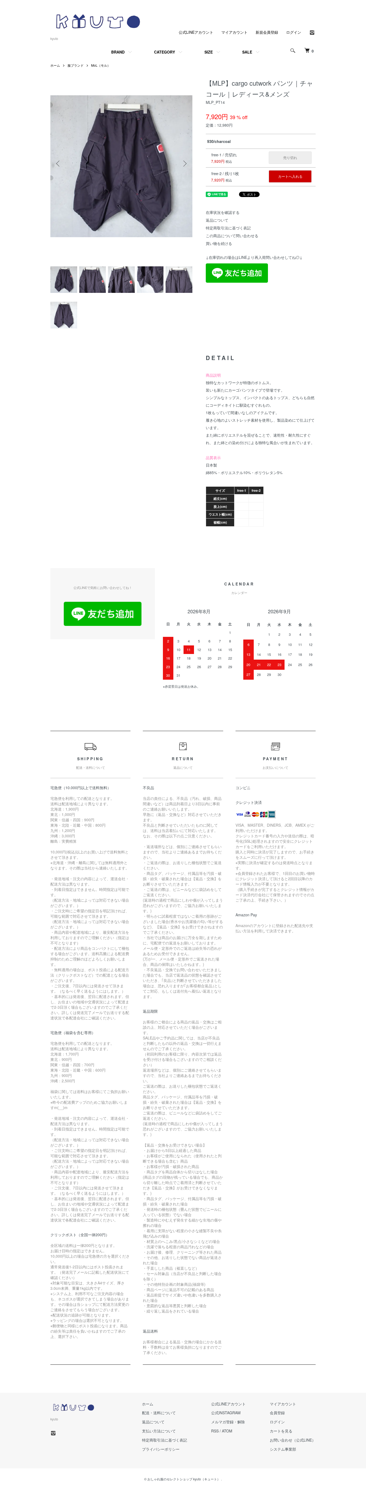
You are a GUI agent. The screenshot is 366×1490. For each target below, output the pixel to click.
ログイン (293, 32)
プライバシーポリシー (161, 1449)
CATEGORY (164, 52)
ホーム (55, 65)
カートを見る (281, 1431)
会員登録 (277, 1412)
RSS (215, 1431)
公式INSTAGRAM (226, 1412)
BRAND (118, 52)
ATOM (227, 1431)
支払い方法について (159, 1431)
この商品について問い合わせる (232, 235)
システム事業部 (283, 1449)
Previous (58, 164)
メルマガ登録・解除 (228, 1421)
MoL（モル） (100, 65)
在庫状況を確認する (223, 212)
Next (184, 164)
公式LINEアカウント (196, 32)
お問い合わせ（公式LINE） (293, 1440)
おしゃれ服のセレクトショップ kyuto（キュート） (183, 1479)
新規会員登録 (267, 32)
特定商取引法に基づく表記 (228, 227)
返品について (217, 220)
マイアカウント (234, 32)
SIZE (208, 52)
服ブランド (76, 65)
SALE (247, 52)
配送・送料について (159, 1412)
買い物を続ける (219, 243)
